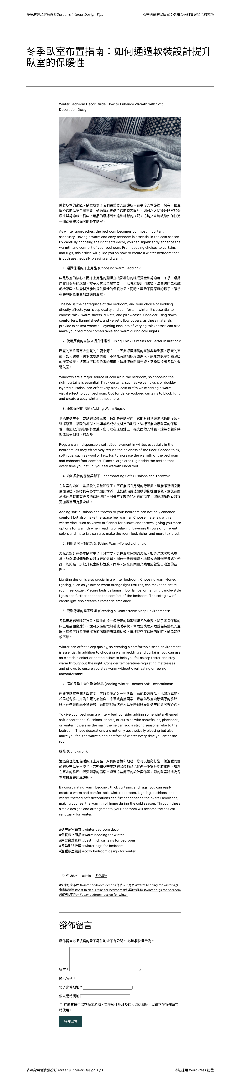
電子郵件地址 (70, 987)
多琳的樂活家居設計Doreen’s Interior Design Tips (64, 14)
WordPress (197, 1070)
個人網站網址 (69, 996)
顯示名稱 (67, 978)
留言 (63, 970)
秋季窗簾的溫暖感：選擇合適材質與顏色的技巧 (178, 14)
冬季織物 (101, 876)
